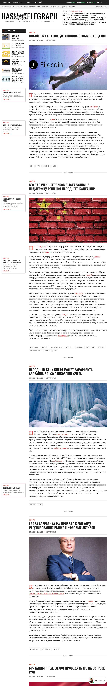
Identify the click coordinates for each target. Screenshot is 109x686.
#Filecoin (46, 166)
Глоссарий (38, 2)
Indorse (96, 256)
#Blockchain (46, 649)
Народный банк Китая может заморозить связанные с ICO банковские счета (61, 371)
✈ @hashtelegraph (101, 7)
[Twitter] (101, 2)
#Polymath (69, 347)
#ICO (54, 166)
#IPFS (38, 166)
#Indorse (79, 347)
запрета (42, 246)
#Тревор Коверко (35, 351)
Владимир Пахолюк (36, 40)
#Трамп (45, 7)
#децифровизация (68, 7)
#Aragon (47, 351)
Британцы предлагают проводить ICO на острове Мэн (67, 670)
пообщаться (63, 336)
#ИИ (38, 7)
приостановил (62, 434)
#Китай (44, 347)
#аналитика (54, 7)
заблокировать (61, 448)
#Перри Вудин (90, 347)
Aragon (65, 314)
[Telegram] (98, 2)
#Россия (19, 7)
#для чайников (30, 7)
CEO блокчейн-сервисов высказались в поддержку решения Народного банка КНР (62, 186)
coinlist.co (93, 106)
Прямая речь (17, 2)
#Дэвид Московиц (57, 347)
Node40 (89, 275)
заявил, (91, 601)
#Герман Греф (34, 649)
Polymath (79, 293)
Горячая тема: (73, 11)
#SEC (31, 166)
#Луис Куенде (34, 347)
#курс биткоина (8, 7)
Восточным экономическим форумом (46, 594)
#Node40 (101, 347)
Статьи (28, 2)
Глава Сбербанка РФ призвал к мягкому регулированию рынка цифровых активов (62, 525)
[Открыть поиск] (106, 2)
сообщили (57, 461)
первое (52, 119)
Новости (6, 2)
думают (47, 252)
